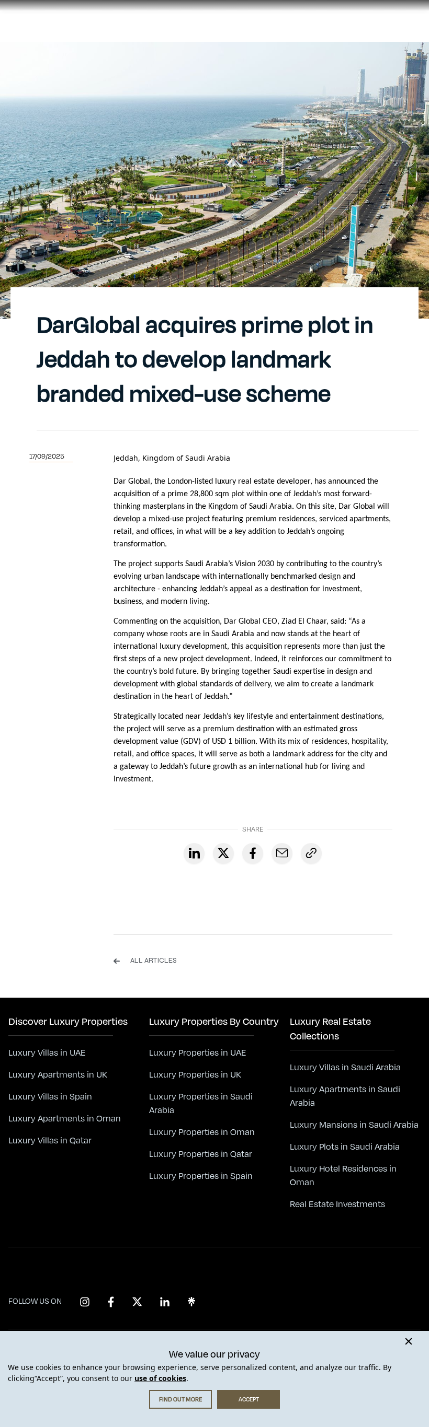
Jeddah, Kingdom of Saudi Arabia (172, 458)
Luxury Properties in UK (195, 1075)
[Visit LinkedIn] (165, 1301)
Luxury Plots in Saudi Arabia (345, 1147)
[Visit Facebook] (111, 1301)
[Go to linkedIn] (194, 853)
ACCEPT (249, 1399)
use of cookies (160, 1378)
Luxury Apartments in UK (57, 1075)
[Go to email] (282, 853)
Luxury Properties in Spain (201, 1176)
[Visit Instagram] (84, 1302)
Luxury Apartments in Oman (64, 1119)
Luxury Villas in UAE (47, 1053)
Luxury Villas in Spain (50, 1097)
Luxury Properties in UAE (197, 1053)
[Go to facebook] (252, 853)
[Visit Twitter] (137, 1301)
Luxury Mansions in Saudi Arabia (354, 1125)
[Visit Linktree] (191, 1301)
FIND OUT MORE (180, 1399)
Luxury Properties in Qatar (200, 1154)
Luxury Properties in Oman (202, 1132)
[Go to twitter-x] (223, 853)
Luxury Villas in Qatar (50, 1140)
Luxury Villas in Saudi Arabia (345, 1067)
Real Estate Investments (337, 1204)
